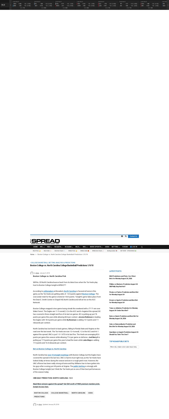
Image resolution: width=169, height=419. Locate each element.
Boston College (88, 294)
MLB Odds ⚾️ (47, 251)
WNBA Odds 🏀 (84, 251)
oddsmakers (48, 291)
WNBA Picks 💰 (72, 251)
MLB (131, 347)
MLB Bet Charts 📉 (60, 251)
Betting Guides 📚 (112, 251)
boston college (41, 393)
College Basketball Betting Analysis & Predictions (53, 263)
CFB (123, 347)
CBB (127, 347)
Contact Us (133, 236)
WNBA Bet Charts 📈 (98, 251)
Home (32, 254)
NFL (115, 347)
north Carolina (78, 393)
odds (90, 393)
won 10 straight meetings (58, 355)
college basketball (60, 393)
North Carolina (70, 291)
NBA (119, 347)
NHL (135, 347)
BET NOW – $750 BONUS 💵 (128, 251)
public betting (79, 366)
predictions (39, 397)
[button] (141, 247)
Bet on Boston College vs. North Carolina (49, 349)
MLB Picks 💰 (37, 251)
